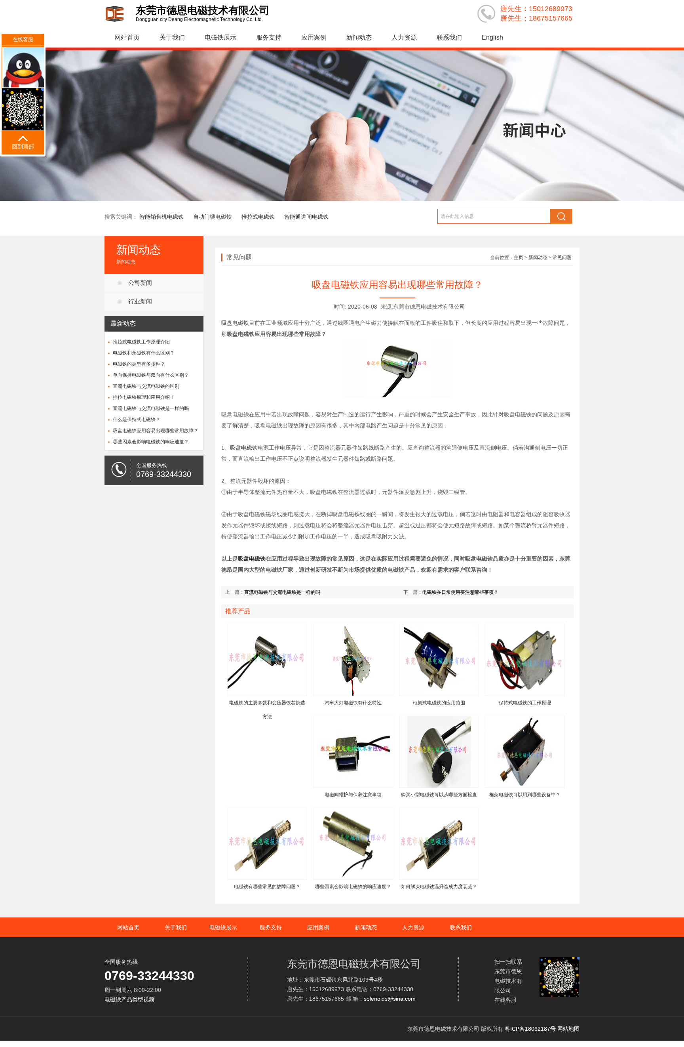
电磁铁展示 (220, 37)
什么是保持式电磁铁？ (136, 419)
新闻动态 (359, 37)
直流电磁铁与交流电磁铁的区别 (146, 386)
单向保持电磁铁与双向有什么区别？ (151, 375)
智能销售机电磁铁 (161, 217)
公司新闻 (140, 282)
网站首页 (127, 37)
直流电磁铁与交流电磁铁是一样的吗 (151, 408)
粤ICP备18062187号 (530, 1029)
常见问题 (562, 257)
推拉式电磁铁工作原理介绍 (141, 342)
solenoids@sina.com (390, 999)
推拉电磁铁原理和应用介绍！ (144, 397)
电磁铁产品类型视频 (129, 999)
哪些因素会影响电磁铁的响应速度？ (151, 441)
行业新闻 (140, 301)
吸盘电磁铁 (235, 323)
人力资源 (404, 37)
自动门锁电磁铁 (212, 217)
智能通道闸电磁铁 (306, 217)
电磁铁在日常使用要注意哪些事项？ (460, 592)
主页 (518, 257)
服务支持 (268, 37)
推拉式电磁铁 (258, 217)
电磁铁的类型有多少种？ (139, 364)
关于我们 (172, 37)
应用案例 (314, 37)
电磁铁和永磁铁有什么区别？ (144, 353)
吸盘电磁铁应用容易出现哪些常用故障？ (155, 430)
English (492, 37)
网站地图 (568, 1029)
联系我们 (449, 37)
